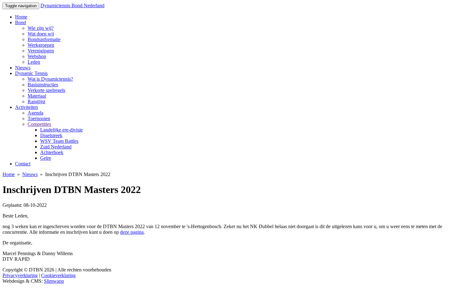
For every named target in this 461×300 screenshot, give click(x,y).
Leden (34, 62)
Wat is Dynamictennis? (50, 79)
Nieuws (22, 67)
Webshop (37, 56)
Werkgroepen (41, 45)
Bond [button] (20, 22)
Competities (39, 124)
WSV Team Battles (59, 141)
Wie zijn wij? (41, 28)
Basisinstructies (43, 84)
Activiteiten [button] (26, 107)
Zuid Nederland (56, 146)
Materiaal (37, 96)
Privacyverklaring (20, 275)
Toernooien (39, 118)
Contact (22, 163)
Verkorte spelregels (46, 90)
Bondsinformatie (44, 39)
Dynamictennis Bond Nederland (72, 5)
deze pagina (132, 232)
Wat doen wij (41, 33)
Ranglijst (36, 101)
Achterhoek (51, 152)
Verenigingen (41, 50)
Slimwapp (54, 281)
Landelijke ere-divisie (61, 129)
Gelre (45, 158)
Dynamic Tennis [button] (31, 73)
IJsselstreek (51, 135)
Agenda (35, 112)
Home (21, 16)
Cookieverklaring (58, 275)
